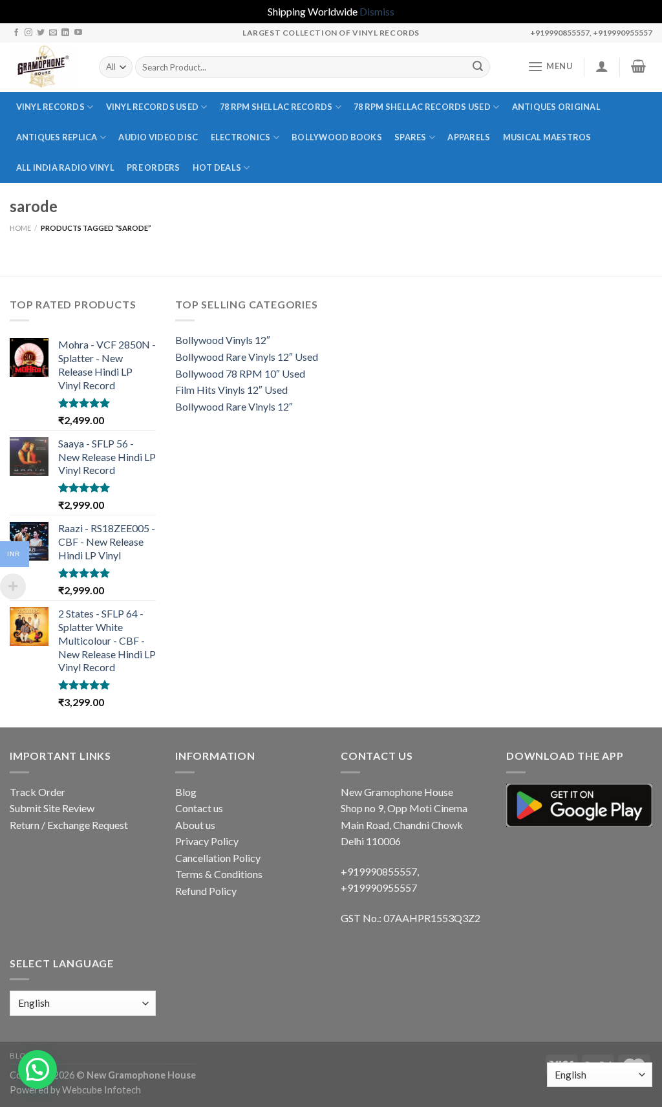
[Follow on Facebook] (16, 33)
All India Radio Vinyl (65, 167)
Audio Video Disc (158, 137)
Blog (186, 792)
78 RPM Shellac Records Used (422, 107)
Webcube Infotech (101, 1089)
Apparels (468, 137)
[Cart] (638, 66)
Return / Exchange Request (69, 825)
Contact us (199, 808)
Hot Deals (217, 167)
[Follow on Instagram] (28, 33)
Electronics (241, 137)
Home (20, 228)
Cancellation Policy (218, 858)
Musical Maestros (547, 137)
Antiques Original (556, 107)
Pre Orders (153, 167)
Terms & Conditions (218, 874)
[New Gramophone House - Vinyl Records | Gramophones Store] (45, 67)
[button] (37, 1069)
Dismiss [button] (376, 11)
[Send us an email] (53, 33)
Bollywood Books (337, 137)
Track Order (37, 792)
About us (195, 825)
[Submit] (478, 67)
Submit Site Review (52, 808)
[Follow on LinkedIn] (65, 33)
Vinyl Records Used (152, 107)
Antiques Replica (57, 137)
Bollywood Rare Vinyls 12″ (234, 406)
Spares (410, 137)
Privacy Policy (207, 841)
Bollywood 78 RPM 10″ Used (240, 373)
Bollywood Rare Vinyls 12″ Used (246, 356)
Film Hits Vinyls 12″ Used (231, 389)
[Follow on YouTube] (78, 33)
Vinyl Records (50, 107)
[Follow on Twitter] (41, 33)
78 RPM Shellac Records (276, 107)
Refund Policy (206, 891)
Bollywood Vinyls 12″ (222, 340)
